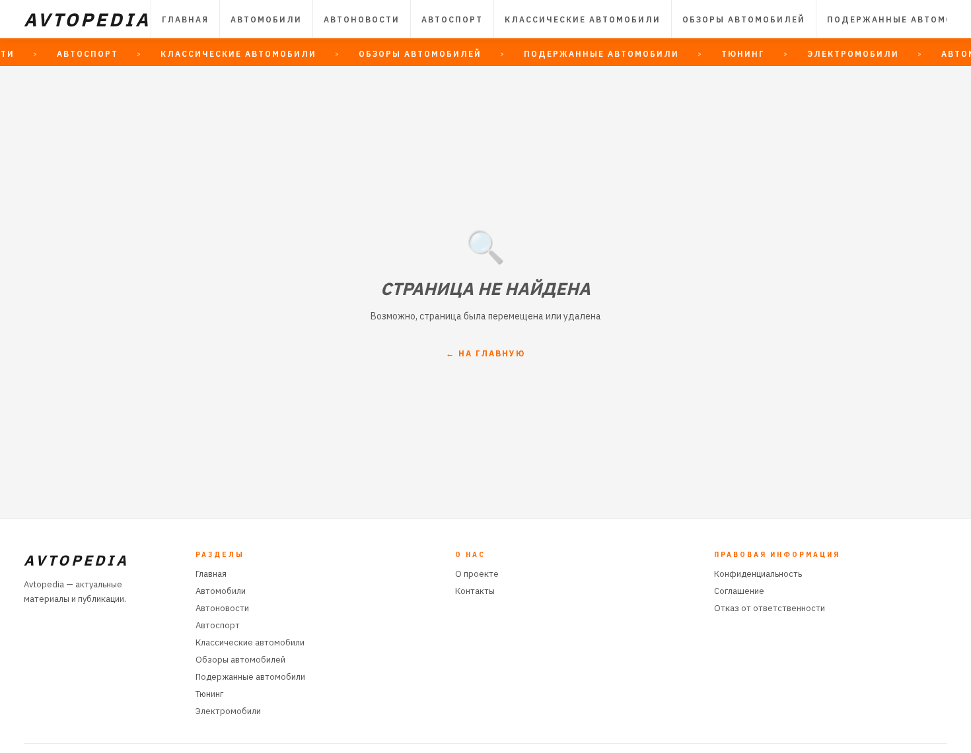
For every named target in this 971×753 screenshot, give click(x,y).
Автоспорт (452, 19)
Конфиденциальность (758, 573)
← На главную (485, 353)
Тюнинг (209, 694)
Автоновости (362, 19)
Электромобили (228, 711)
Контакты (475, 591)
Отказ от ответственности (769, 608)
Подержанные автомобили (250, 676)
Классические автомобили (583, 19)
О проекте (477, 573)
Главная (185, 19)
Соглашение (739, 591)
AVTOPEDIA (87, 19)
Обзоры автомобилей (743, 19)
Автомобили (266, 19)
